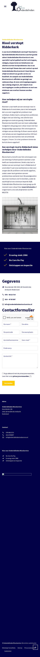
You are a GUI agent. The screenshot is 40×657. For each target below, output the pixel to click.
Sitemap (20, 648)
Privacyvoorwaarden (30, 648)
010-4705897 (10, 435)
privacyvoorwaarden (21, 376)
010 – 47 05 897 (10, 299)
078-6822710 (10, 432)
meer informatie (28, 187)
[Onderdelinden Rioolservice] (23, 6)
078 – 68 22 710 (10, 295)
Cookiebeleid (7, 651)
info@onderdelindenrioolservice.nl (18, 304)
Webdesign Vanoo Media (8, 648)
